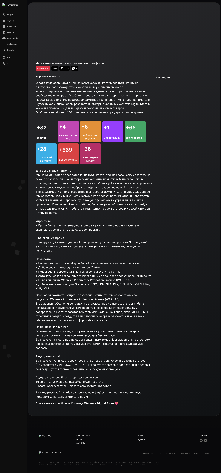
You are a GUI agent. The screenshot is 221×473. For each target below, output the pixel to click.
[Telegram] (201, 440)
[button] (13, 26)
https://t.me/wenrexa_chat (86, 381)
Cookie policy (185, 454)
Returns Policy (167, 454)
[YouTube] (205, 440)
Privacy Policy (150, 454)
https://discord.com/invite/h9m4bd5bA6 (86, 386)
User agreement (201, 454)
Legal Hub (141, 439)
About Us (80, 443)
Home (79, 439)
